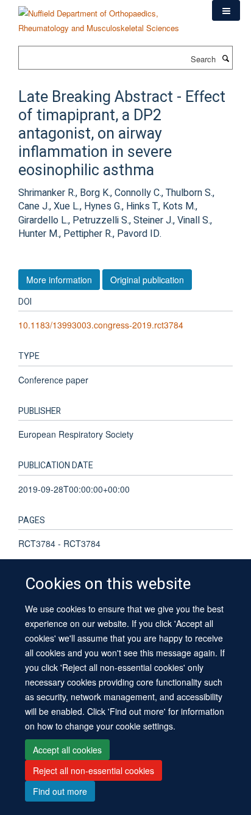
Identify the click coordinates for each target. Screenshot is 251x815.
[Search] (225, 58)
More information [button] (59, 279)
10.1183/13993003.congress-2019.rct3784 (100, 325)
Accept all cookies (67, 750)
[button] (226, 10)
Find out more (60, 791)
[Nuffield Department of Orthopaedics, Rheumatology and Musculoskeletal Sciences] (106, 16)
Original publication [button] (147, 279)
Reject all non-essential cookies (93, 770)
